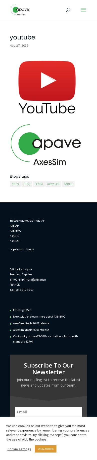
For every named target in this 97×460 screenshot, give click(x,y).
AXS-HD (14, 236)
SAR (68, 184)
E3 (26, 184)
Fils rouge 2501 (22, 310)
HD (39, 184)
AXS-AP (14, 225)
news (53, 184)
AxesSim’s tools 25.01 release (31, 330)
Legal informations (22, 249)
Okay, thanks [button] (45, 449)
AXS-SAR (15, 241)
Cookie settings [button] (19, 449)
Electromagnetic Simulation (28, 220)
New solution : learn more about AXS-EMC (39, 316)
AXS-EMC (15, 230)
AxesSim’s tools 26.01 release (31, 323)
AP (15, 184)
